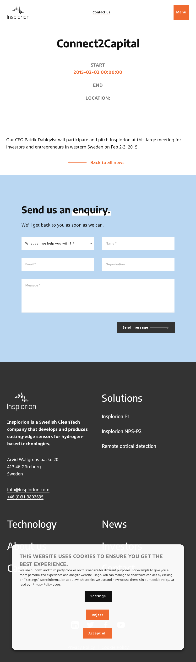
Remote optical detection (129, 446)
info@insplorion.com (28, 489)
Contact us (101, 12)
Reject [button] (97, 614)
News (114, 524)
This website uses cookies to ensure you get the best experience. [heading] (91, 560)
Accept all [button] (97, 633)
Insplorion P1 (116, 416)
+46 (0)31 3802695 (25, 497)
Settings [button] (98, 596)
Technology (32, 524)
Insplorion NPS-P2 (122, 431)
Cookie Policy (159, 579)
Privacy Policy (42, 584)
